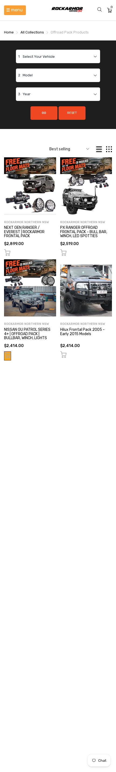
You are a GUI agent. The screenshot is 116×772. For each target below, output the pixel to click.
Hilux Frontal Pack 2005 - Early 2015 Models (82, 331)
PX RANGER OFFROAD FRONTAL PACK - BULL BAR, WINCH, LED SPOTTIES (83, 231)
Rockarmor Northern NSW (26, 222)
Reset (72, 113)
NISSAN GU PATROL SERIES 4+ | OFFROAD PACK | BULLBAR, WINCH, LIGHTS (27, 333)
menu (17, 9)
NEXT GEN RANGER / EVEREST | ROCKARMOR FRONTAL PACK (24, 231)
